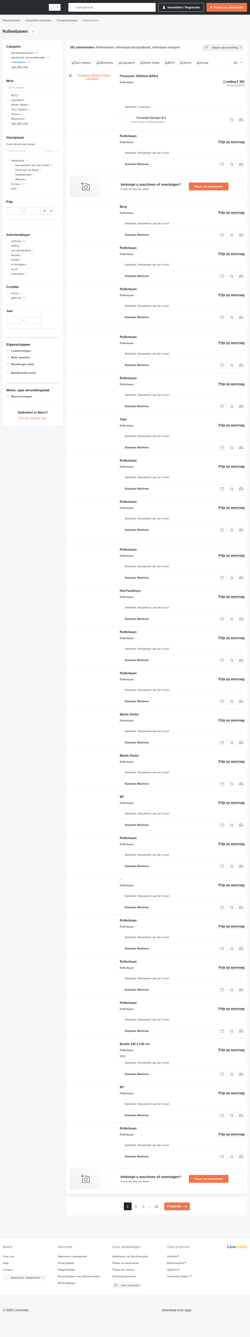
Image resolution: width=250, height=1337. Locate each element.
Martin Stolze (129, 714)
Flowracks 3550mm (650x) (139, 76)
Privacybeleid (66, 1263)
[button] (231, 119)
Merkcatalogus (67, 1282)
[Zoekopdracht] (72, 7)
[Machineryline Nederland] (23, 7)
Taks (123, 419)
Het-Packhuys (130, 590)
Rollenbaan (128, 136)
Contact (7, 1269)
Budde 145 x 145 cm (135, 1044)
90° (122, 796)
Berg (123, 206)
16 (156, 1207)
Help (6, 1263)
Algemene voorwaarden (72, 1256)
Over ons (8, 1256)
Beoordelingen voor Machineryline (79, 1276)
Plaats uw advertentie (208, 186)
